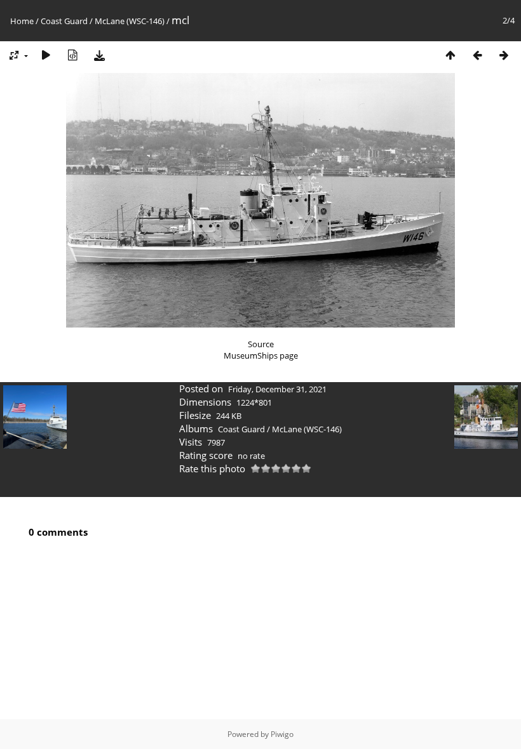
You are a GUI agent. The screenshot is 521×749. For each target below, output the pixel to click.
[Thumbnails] (450, 55)
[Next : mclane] (504, 55)
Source (261, 344)
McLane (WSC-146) (130, 21)
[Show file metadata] (72, 55)
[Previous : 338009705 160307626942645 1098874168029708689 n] (477, 55)
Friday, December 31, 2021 (277, 389)
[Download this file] (99, 55)
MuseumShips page (261, 355)
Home (22, 21)
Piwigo (282, 734)
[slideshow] (45, 55)
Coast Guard (64, 21)
